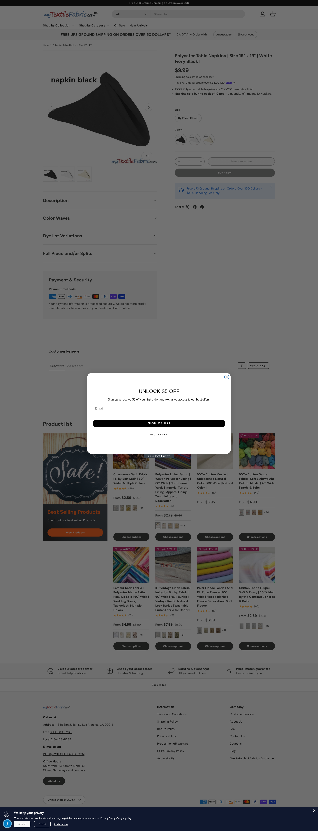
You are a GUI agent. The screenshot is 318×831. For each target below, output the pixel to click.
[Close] (314, 810)
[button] (7, 823)
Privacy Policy (107, 818)
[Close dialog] (227, 377)
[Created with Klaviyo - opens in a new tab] (159, 456)
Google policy (124, 818)
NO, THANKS (159, 434)
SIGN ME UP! (159, 423)
